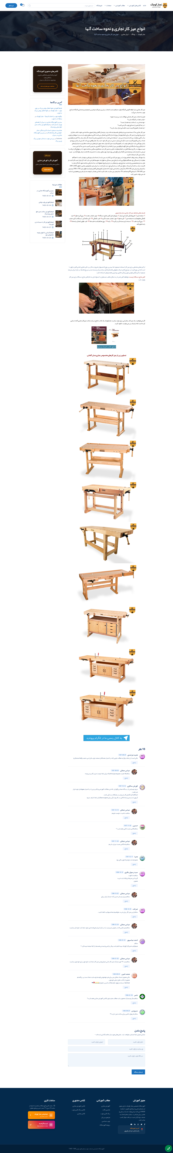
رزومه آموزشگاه (105, 1125)
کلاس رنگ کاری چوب (78, 1109)
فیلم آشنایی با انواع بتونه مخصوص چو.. (45, 233)
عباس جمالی (125, 770)
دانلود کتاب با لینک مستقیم (106, 346)
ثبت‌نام (11, 5)
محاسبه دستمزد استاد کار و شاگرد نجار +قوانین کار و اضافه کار (49, 131)
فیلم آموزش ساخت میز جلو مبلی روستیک (48, 126)
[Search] (29, 5)
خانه (144, 5)
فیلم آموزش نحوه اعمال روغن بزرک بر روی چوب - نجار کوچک (48, 109)
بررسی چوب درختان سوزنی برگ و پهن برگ (48, 140)
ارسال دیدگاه (138, 1072)
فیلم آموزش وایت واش (46, 202)
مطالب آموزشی (120, 5)
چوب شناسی (106, 1121)
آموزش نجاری (105, 1106)
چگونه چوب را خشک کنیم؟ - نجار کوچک (49, 116)
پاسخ (134, 762)
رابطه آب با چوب (57, 118)
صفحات (108, 5)
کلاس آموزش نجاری (78, 1106)
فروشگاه (99, 5)
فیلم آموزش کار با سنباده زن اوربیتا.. (44, 223)
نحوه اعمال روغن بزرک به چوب (48, 112)
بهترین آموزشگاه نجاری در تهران (45, 191)
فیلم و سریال (105, 1117)
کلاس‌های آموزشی (135, 5)
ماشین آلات (106, 1109)
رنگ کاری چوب (105, 1113)
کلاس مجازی (81, 1113)
